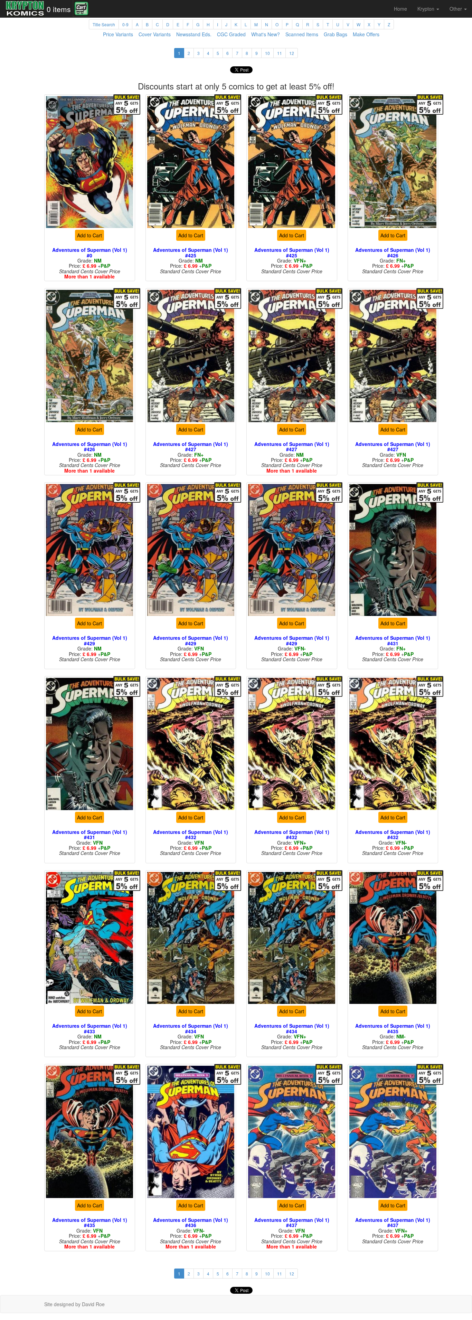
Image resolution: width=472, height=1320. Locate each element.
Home (400, 8)
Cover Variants (155, 34)
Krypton (426, 8)
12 (291, 53)
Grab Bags (335, 34)
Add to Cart (89, 235)
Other (456, 8)
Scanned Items (301, 34)
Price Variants (118, 34)
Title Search (104, 24)
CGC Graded (231, 34)
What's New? (265, 34)
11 (279, 53)
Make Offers (366, 34)
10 (267, 53)
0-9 (125, 24)
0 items (59, 9)
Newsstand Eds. (193, 34)
